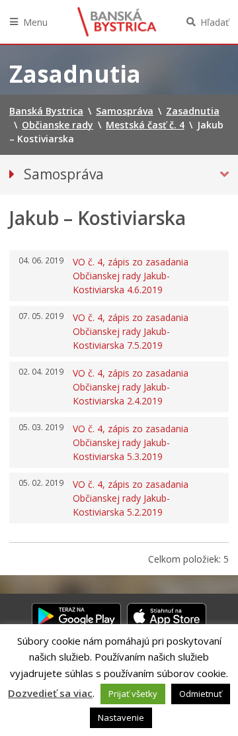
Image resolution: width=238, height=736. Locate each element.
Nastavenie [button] (121, 717)
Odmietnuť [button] (200, 694)
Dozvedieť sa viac (50, 693)
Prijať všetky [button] (132, 694)
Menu (35, 22)
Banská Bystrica (117, 22)
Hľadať (214, 22)
